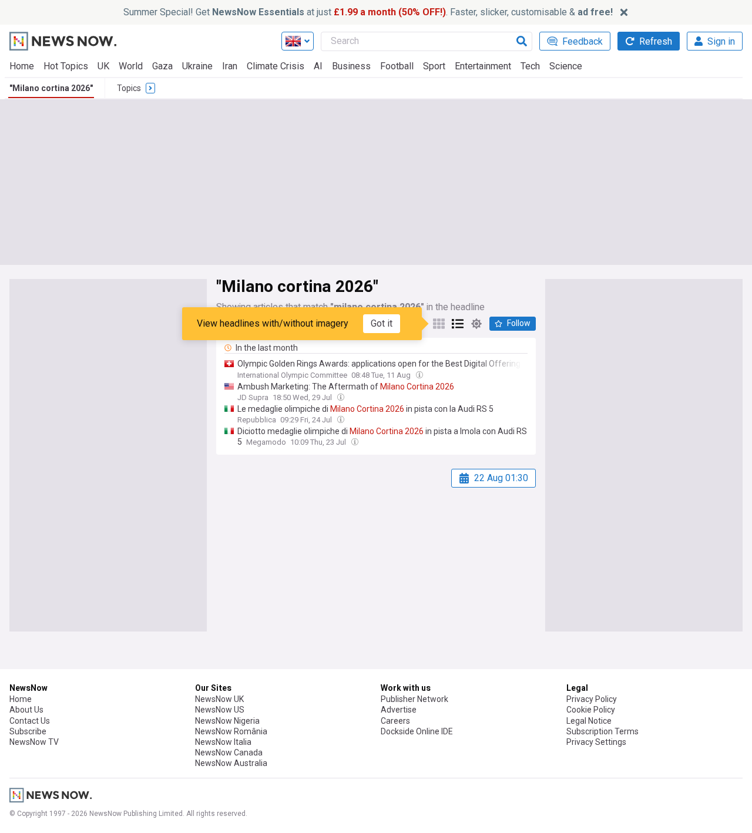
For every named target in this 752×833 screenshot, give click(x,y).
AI (318, 66)
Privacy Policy (591, 699)
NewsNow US (219, 709)
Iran (229, 66)
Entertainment (483, 66)
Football (397, 66)
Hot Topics (65, 66)
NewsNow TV (34, 742)
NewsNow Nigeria (227, 720)
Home (21, 66)
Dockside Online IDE (417, 731)
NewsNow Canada (229, 752)
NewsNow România (231, 731)
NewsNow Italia (223, 742)
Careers (395, 720)
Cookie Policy (590, 709)
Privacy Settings (596, 742)
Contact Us (29, 720)
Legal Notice (589, 720)
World (131, 66)
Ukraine (197, 66)
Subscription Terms (602, 731)
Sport (434, 66)
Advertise (399, 709)
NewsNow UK (219, 699)
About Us (26, 709)
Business (351, 66)
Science (565, 66)
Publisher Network (414, 699)
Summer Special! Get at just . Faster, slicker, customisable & (368, 12)
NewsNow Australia (231, 763)
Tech (530, 66)
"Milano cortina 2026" (51, 88)
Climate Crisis (275, 66)
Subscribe (27, 731)
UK (103, 66)
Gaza (162, 66)
